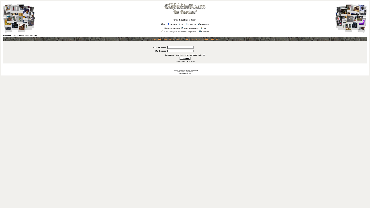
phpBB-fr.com (189, 72)
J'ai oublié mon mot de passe (185, 61)
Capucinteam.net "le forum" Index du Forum (20, 35)
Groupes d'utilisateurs (191, 28)
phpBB (181, 70)
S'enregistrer (204, 24)
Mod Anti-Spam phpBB (185, 73)
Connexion (205, 32)
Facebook (173, 24)
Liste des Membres (173, 28)
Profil (204, 28)
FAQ (182, 24)
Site (164, 24)
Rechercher (192, 24)
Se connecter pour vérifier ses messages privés (180, 32)
